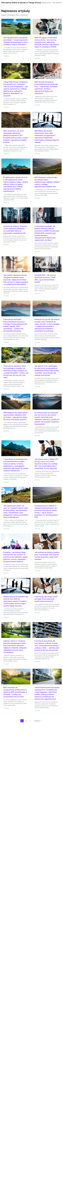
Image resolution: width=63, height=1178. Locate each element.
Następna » (37, 721)
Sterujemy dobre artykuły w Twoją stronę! (21, 2)
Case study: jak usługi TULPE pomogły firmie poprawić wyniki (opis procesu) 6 (46, 599)
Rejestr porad (46, 2)
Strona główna (57, 2)
